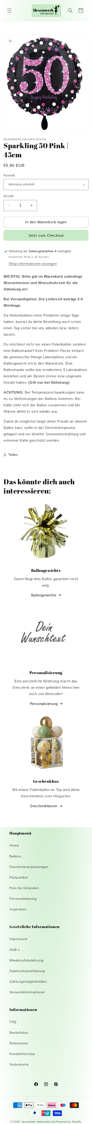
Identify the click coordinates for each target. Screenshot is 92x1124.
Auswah (9, 175)
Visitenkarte (19, 1064)
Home (14, 845)
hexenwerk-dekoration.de (38, 1121)
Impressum (18, 939)
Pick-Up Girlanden (24, 888)
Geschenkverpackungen (29, 867)
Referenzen (18, 1043)
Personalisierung (44, 704)
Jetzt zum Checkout (46, 235)
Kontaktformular (22, 1054)
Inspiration (18, 909)
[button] (9, 10)
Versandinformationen (27, 992)
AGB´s (14, 950)
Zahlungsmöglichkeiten (28, 981)
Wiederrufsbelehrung (26, 960)
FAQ (13, 1022)
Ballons (15, 856)
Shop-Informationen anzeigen (33, 263)
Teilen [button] (13, 454)
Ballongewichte (43, 595)
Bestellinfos (18, 1032)
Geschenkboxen (43, 806)
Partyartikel (18, 877)
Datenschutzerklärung (27, 971)
